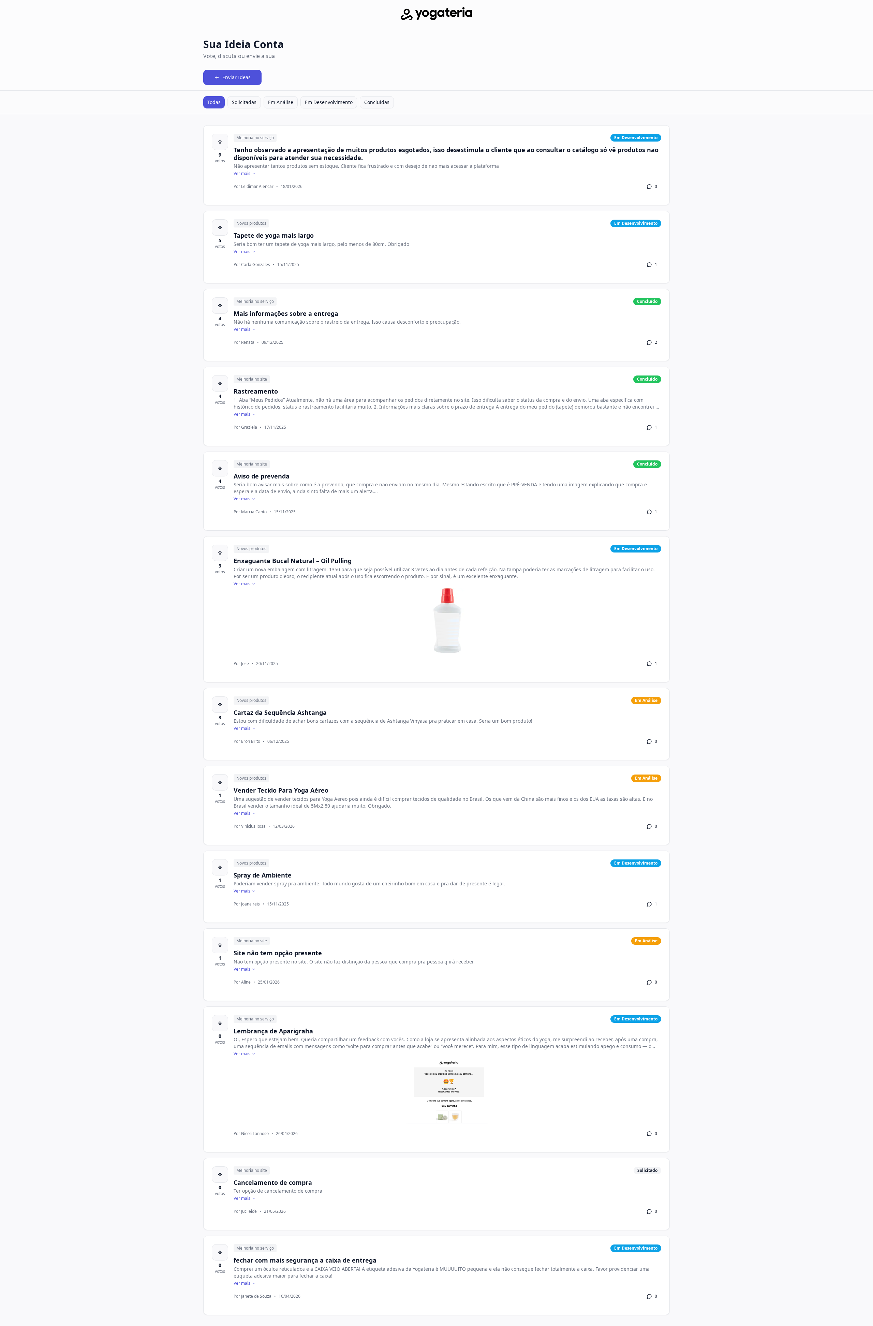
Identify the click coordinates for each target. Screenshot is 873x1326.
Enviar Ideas (236, 77)
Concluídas (376, 102)
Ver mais (242, 173)
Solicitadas (244, 102)
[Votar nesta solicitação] (220, 142)
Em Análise (280, 102)
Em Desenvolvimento (329, 102)
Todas (214, 102)
